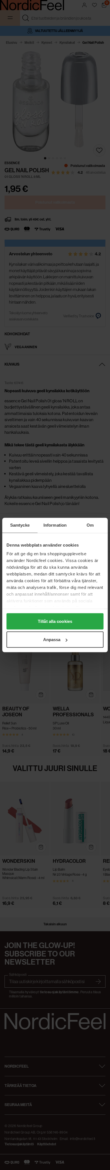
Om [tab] (90, 525)
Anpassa (52, 639)
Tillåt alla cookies (55, 621)
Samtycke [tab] (20, 525)
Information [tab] (55, 525)
